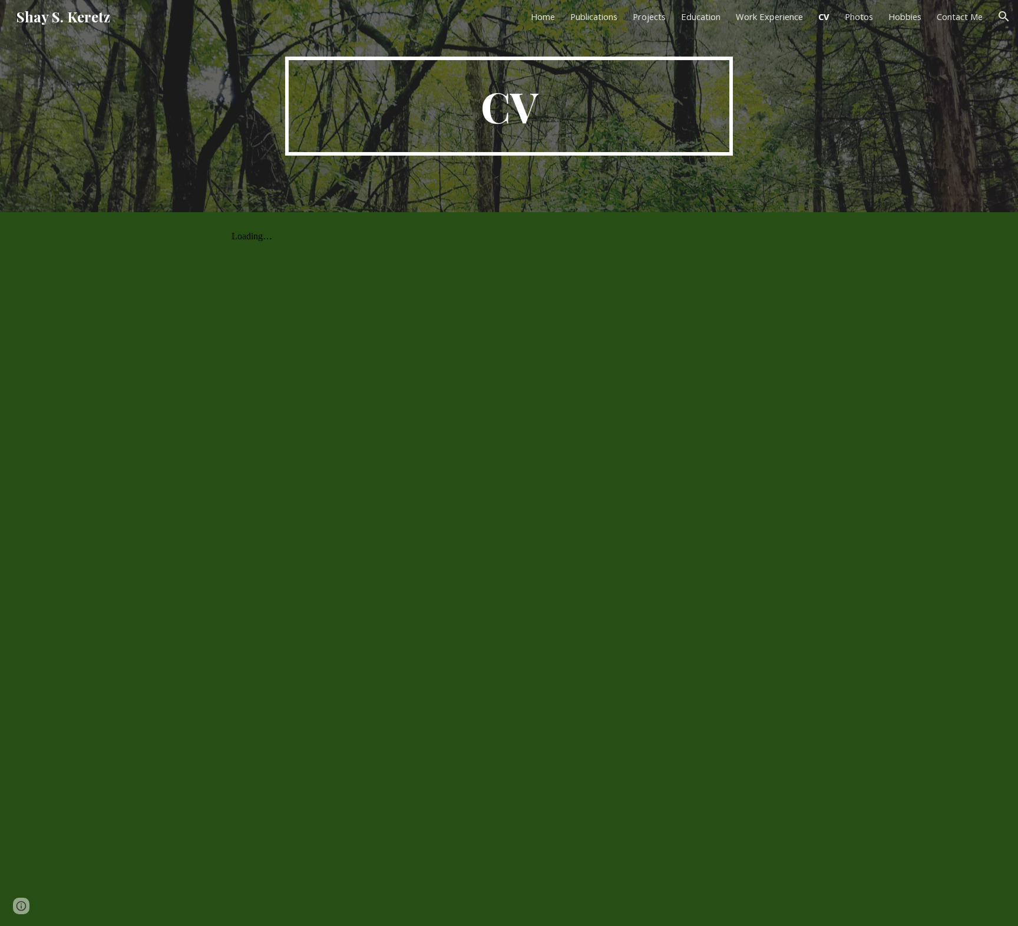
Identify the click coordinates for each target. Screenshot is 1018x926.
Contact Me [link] (960, 16)
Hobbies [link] (904, 16)
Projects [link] (649, 16)
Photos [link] (859, 16)
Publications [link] (593, 16)
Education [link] (700, 16)
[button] (1004, 16)
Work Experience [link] (769, 16)
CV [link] (823, 16)
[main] (509, 106)
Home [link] (543, 16)
